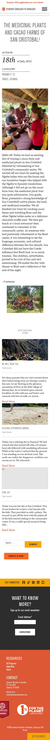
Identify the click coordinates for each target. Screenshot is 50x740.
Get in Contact (38, 736)
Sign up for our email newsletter (25, 610)
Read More (8, 401)
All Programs (11, 663)
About (8, 669)
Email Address (25, 617)
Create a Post (16, 556)
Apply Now (10, 666)
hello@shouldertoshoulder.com (16, 694)
